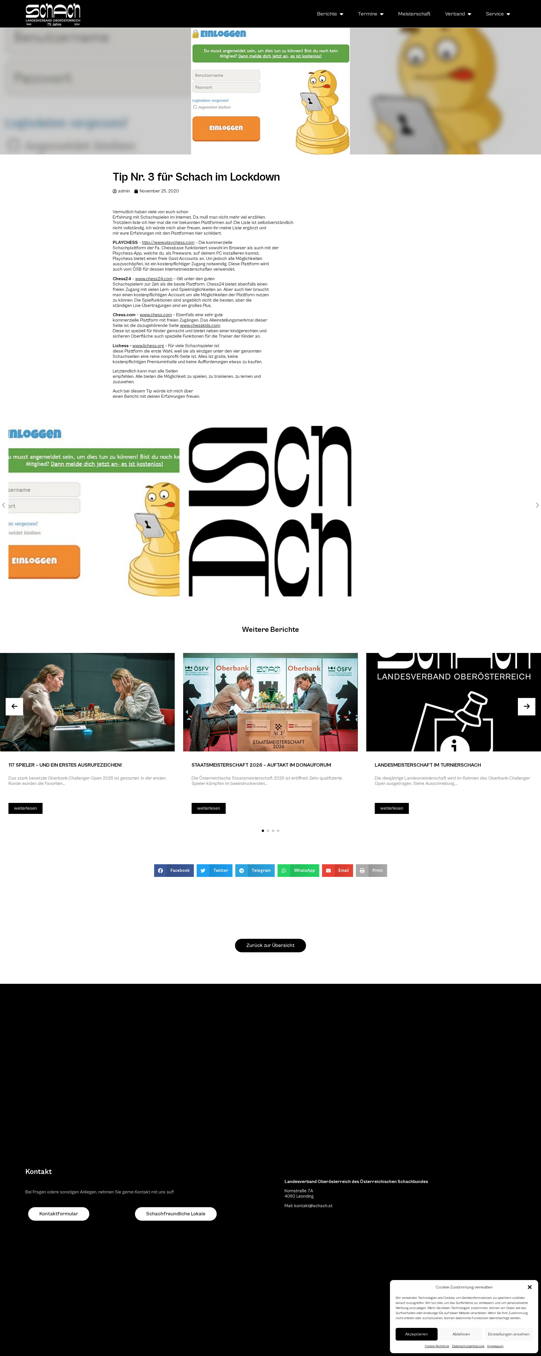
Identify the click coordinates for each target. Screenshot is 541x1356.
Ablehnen (461, 1334)
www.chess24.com (153, 278)
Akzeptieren (416, 1334)
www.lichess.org (148, 345)
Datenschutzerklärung (468, 1346)
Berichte (327, 14)
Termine (367, 14)
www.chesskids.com (200, 325)
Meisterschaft (414, 14)
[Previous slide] (14, 706)
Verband (455, 14)
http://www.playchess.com (168, 242)
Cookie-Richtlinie (437, 1346)
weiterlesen (25, 808)
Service (495, 14)
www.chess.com (156, 314)
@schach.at (320, 1205)
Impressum (495, 1346)
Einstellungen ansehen (508, 1334)
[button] (530, 1287)
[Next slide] (526, 706)
